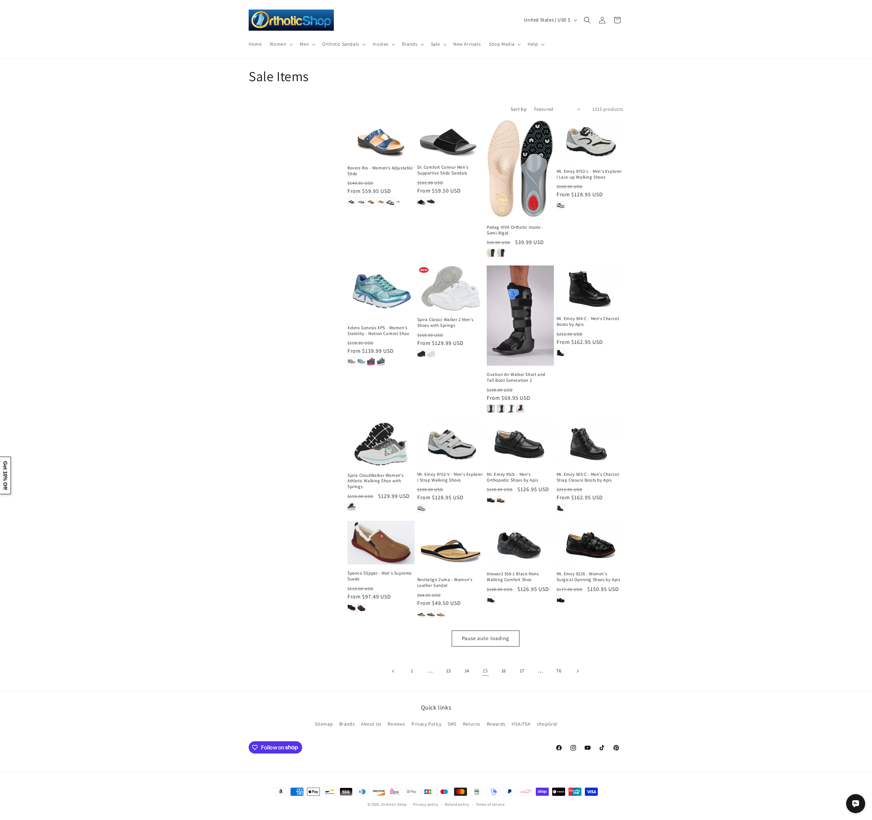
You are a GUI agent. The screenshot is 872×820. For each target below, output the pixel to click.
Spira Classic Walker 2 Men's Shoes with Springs (445, 322)
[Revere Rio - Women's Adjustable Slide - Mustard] (381, 202)
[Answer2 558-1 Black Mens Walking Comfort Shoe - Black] (491, 600)
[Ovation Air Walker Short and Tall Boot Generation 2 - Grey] (510, 409)
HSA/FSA (521, 724)
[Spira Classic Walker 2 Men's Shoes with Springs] (450, 288)
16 (503, 671)
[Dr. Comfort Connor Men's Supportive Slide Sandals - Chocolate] (431, 201)
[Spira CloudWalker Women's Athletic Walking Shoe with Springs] (381, 444)
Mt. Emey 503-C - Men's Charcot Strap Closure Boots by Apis (588, 477)
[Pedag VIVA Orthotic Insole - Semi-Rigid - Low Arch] (491, 253)
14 (467, 671)
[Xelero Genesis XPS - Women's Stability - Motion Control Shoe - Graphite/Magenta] (371, 362)
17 (522, 671)
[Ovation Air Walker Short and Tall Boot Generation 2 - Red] (520, 409)
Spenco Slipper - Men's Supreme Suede (379, 576)
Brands (347, 724)
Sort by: (519, 109)
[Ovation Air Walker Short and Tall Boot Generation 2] (520, 315)
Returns (471, 724)
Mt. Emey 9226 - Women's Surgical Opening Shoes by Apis (588, 576)
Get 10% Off (5, 475)
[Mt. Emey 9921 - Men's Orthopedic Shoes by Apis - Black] (491, 500)
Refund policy (457, 804)
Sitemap (324, 724)
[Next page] (577, 671)
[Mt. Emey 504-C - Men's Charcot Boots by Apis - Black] (561, 353)
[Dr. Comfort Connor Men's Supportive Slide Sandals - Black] (421, 201)
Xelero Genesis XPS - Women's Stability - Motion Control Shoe (378, 330)
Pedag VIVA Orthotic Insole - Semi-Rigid (515, 230)
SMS (452, 724)
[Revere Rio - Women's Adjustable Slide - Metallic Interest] (371, 202)
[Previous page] (393, 671)
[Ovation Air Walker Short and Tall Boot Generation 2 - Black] (491, 409)
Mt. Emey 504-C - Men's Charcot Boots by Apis (588, 321)
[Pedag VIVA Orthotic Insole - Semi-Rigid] (520, 168)
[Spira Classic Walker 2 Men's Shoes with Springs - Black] (421, 354)
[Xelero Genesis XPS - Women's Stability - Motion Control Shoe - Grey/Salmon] (351, 362)
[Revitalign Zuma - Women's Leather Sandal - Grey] (431, 614)
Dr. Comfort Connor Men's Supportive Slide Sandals (442, 170)
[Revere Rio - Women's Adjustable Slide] (381, 139)
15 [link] (485, 670)
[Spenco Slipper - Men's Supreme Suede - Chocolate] (361, 607)
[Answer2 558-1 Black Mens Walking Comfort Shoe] (520, 543)
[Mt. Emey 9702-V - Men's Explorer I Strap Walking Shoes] (450, 443)
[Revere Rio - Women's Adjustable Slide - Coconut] (361, 202)
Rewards (496, 724)
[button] (281, 44)
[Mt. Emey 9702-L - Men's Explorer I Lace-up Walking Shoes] (590, 140)
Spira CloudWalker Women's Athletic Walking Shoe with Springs (375, 481)
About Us (371, 724)
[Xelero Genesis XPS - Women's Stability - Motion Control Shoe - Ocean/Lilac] (361, 362)
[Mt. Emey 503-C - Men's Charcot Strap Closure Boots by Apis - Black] (561, 508)
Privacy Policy (426, 724)
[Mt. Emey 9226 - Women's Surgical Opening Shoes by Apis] (590, 543)
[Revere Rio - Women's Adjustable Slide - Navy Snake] (390, 202)
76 (558, 671)
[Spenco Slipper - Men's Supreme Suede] (381, 542)
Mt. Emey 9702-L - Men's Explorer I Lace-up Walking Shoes (589, 174)
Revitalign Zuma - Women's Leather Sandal (444, 582)
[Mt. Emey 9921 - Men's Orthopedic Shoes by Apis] (520, 443)
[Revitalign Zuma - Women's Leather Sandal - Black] (421, 614)
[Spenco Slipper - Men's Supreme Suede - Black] (351, 607)
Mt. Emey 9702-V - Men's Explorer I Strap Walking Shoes (450, 477)
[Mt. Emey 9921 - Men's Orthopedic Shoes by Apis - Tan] (501, 500)
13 (448, 671)
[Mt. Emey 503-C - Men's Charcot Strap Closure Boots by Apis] (590, 443)
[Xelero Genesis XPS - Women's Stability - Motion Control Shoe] (381, 292)
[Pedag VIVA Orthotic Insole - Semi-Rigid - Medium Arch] (501, 253)
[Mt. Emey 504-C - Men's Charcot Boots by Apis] (590, 287)
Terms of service (490, 804)
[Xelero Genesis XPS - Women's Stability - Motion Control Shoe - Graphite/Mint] (381, 362)
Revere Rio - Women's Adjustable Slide (380, 171)
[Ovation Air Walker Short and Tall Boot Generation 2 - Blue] (501, 409)
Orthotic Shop (393, 804)
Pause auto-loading (485, 638)
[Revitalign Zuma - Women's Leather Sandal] (450, 546)
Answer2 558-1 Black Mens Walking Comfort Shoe (513, 576)
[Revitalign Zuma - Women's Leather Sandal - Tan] (441, 614)
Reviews (396, 724)
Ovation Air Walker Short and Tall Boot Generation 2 (516, 377)
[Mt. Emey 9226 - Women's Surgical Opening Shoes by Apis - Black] (561, 600)
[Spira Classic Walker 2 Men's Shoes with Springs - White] (431, 354)
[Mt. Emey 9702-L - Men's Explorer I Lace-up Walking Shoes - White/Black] (561, 205)
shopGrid (547, 724)
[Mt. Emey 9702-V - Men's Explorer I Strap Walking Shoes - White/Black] (421, 508)
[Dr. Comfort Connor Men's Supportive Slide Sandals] (450, 138)
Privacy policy (425, 804)
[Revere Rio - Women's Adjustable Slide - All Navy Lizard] (351, 202)
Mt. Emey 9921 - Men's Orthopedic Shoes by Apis (512, 477)
